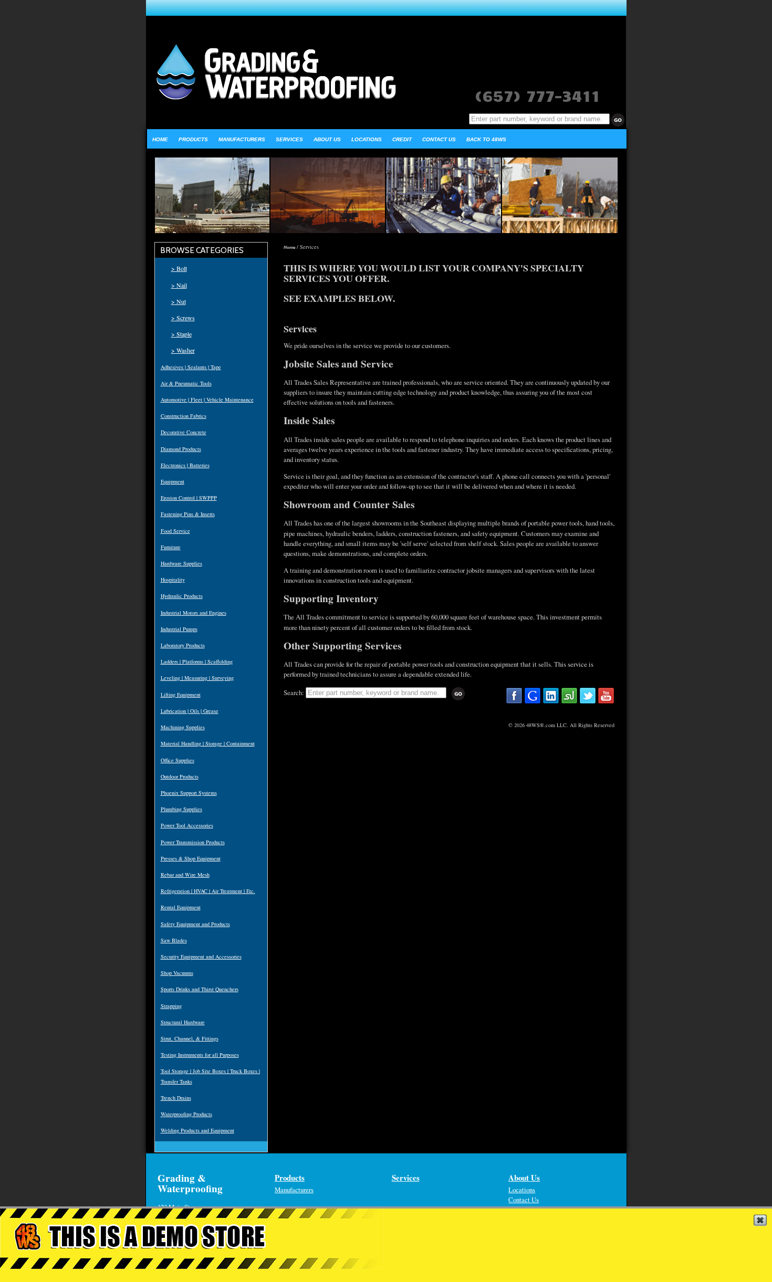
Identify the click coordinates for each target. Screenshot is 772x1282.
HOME (160, 139)
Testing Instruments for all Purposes (200, 1054)
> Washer (183, 350)
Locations (521, 1189)
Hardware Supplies (181, 563)
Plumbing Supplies (181, 809)
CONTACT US (439, 139)
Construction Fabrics (183, 415)
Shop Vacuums (177, 972)
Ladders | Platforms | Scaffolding (197, 661)
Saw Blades (174, 940)
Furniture (171, 547)
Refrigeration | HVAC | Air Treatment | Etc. (208, 891)
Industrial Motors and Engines (193, 612)
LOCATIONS (366, 139)
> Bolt (179, 268)
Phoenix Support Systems (189, 792)
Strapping (171, 1006)
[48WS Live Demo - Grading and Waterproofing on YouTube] (606, 702)
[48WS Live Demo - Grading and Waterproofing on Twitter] (587, 702)
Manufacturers (294, 1189)
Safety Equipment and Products (195, 924)
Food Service (175, 530)
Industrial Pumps (179, 629)
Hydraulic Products (182, 596)
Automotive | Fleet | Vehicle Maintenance (207, 399)
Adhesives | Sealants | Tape (191, 367)
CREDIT (402, 139)
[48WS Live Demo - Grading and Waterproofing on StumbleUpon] (569, 702)
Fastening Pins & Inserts (188, 514)
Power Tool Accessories (187, 825)
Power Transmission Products (193, 842)
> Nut (178, 301)
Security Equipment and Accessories (201, 956)
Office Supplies (177, 760)
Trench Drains (176, 1097)
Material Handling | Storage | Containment (208, 743)
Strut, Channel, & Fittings (189, 1038)
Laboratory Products (183, 645)
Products (290, 1178)
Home (289, 247)
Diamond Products (181, 449)
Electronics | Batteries (185, 465)
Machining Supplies (183, 727)
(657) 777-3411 (537, 95)
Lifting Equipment (181, 694)
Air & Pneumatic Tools (186, 383)
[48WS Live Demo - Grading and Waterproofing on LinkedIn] (551, 702)
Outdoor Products (180, 776)
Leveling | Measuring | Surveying (197, 677)
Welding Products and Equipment (197, 1130)
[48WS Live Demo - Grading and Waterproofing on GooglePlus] (532, 702)
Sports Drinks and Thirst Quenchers (199, 989)
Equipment (172, 481)
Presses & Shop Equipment (191, 858)
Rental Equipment (181, 907)
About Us (524, 1178)
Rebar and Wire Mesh (185, 874)
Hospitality (173, 579)
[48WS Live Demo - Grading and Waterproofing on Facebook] (514, 702)
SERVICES (289, 139)
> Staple (181, 334)
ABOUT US (327, 139)
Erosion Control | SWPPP (189, 497)
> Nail (179, 285)
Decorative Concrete (183, 432)
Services (406, 1178)
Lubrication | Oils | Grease (189, 710)
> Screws (183, 317)
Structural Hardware (183, 1022)
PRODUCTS (193, 139)
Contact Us (523, 1199)
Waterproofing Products (186, 1114)
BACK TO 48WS (486, 139)
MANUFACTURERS (241, 139)
